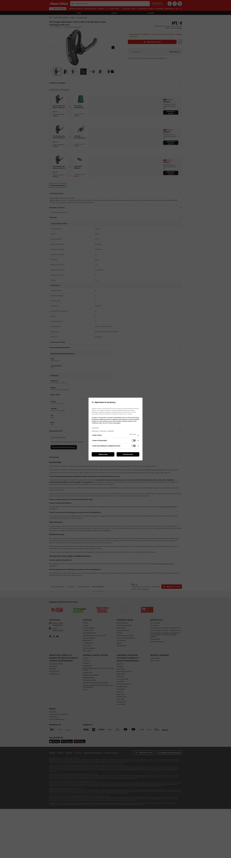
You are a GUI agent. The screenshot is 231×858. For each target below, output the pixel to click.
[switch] (133, 440)
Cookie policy (110, 431)
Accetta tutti (128, 454)
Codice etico (103, 431)
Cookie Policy (95, 427)
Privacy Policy (95, 431)
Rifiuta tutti (103, 454)
